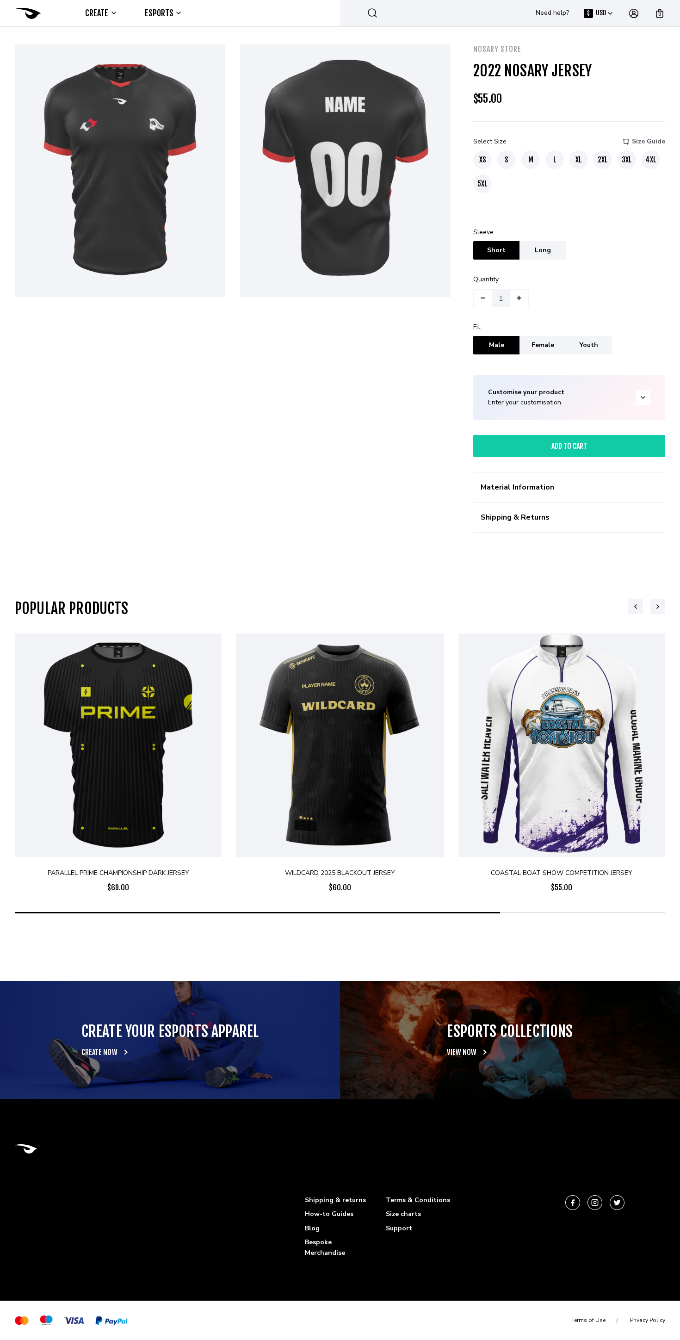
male (496, 345)
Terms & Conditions (418, 1200)
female (543, 345)
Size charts (403, 1214)
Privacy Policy (647, 1320)
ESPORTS (159, 13)
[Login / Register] (633, 13)
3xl (627, 159)
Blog (312, 1228)
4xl (650, 159)
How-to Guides (329, 1214)
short (496, 250)
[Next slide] (657, 606)
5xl (482, 183)
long (543, 250)
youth (589, 345)
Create (97, 13)
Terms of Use (588, 1320)
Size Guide (648, 141)
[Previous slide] (635, 606)
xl (578, 159)
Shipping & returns (335, 1200)
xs (482, 159)
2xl (603, 159)
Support (399, 1228)
